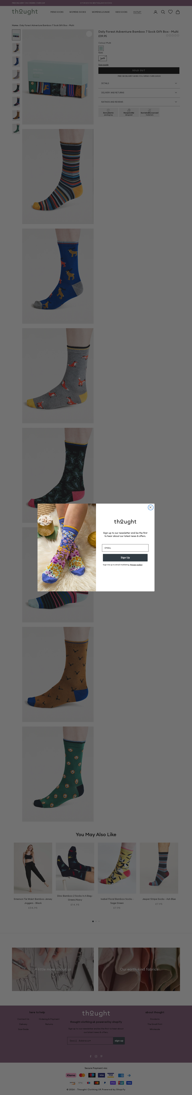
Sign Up (125, 557)
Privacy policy (136, 565)
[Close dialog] (150, 507)
